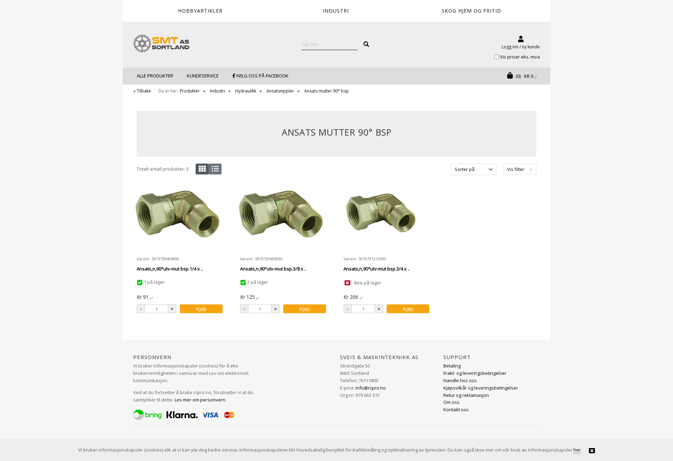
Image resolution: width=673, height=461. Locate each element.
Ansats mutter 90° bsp (326, 91)
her (577, 450)
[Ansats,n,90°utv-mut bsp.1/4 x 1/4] (177, 217)
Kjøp (201, 308)
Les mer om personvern (200, 400)
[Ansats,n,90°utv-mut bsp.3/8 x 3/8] (280, 217)
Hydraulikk (245, 91)
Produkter (190, 91)
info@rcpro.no (370, 388)
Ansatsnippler (280, 91)
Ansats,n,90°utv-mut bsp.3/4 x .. (377, 269)
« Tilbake (142, 91)
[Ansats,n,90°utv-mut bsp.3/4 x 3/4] (384, 217)
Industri (217, 91)
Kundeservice (203, 76)
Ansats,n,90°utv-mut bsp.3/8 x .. (273, 269)
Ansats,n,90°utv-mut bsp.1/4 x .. (170, 269)
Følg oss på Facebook (261, 76)
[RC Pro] (161, 44)
